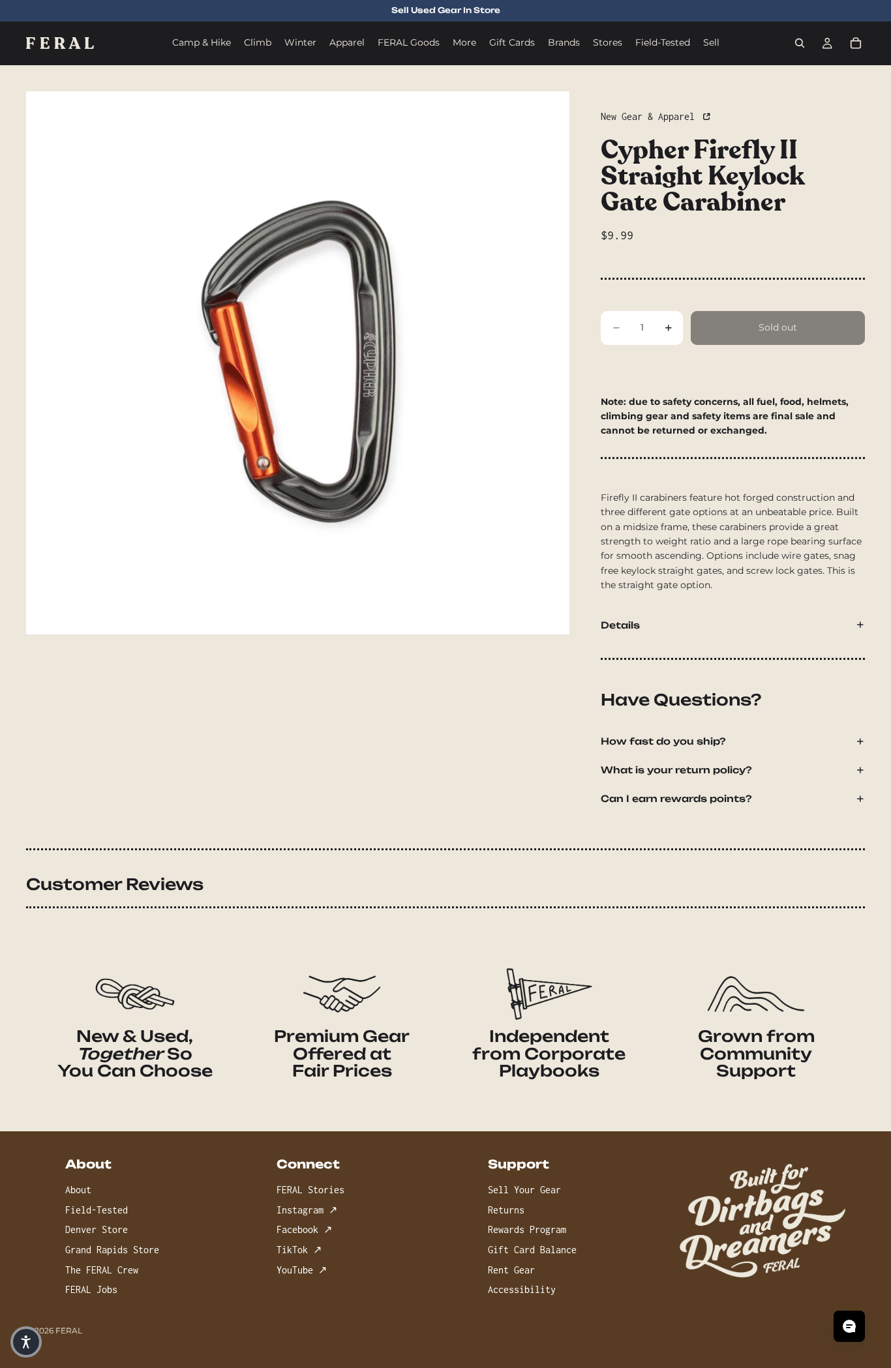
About (78, 1190)
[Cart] (855, 43)
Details (620, 625)
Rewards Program (527, 1230)
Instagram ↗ (307, 1209)
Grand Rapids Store (112, 1249)
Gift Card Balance (532, 1249)
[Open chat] (849, 1326)
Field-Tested (96, 1209)
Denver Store (96, 1230)
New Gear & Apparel (650, 116)
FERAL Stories (310, 1190)
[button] (26, 1342)
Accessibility (522, 1290)
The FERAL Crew (101, 1269)
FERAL (68, 1330)
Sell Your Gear (524, 1190)
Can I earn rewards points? (676, 798)
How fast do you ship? (663, 741)
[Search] (799, 43)
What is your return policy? (676, 769)
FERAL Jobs (91, 1290)
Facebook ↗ (304, 1230)
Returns (506, 1209)
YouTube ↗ (302, 1269)
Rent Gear (511, 1269)
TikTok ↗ (299, 1249)
